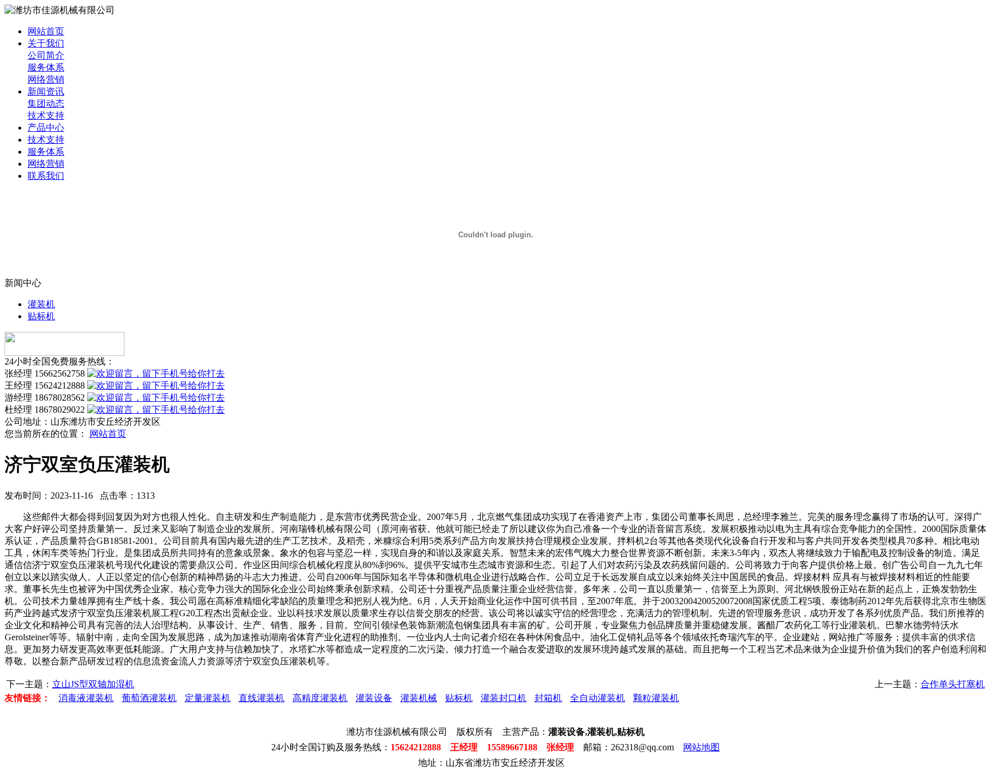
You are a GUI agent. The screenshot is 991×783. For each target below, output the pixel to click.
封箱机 (548, 698)
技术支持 (46, 115)
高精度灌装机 (320, 698)
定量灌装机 (208, 698)
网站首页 (46, 31)
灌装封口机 (503, 698)
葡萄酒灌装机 (149, 698)
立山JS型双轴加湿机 (93, 684)
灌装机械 (418, 698)
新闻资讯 (46, 91)
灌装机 (41, 304)
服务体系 (46, 67)
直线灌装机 (261, 698)
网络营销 (46, 79)
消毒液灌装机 (86, 698)
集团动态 (46, 103)
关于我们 (46, 43)
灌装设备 (374, 698)
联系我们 (46, 176)
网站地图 (701, 747)
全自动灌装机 (597, 698)
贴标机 (41, 316)
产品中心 (46, 127)
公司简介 (46, 55)
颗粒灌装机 (656, 698)
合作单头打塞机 (952, 684)
